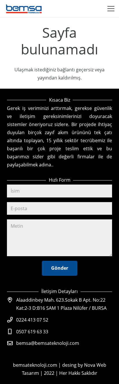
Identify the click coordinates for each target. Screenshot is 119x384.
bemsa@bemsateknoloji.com (47, 343)
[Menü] (111, 8)
